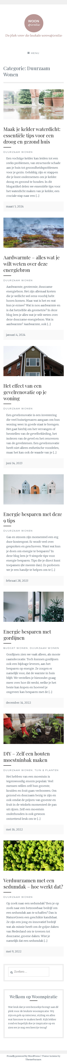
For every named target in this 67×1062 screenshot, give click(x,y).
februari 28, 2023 (17, 580)
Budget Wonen (15, 648)
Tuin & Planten (47, 770)
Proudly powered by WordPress (23, 1056)
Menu (35, 53)
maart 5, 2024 (15, 206)
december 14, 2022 (18, 702)
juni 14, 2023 (14, 463)
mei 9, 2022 (13, 951)
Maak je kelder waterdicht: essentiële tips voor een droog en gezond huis (31, 135)
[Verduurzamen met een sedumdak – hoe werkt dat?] (33, 869)
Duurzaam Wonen (18, 152)
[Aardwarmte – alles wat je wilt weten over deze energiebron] (33, 246)
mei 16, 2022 (14, 829)
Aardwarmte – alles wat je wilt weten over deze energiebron (31, 263)
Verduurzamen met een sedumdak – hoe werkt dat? (33, 883)
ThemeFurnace (33, 1059)
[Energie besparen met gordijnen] (33, 620)
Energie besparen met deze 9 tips (32, 517)
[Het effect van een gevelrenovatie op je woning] (33, 375)
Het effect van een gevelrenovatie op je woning (25, 391)
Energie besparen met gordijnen (27, 634)
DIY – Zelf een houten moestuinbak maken (26, 756)
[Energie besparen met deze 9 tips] (33, 503)
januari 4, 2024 (15, 334)
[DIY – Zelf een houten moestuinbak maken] (33, 743)
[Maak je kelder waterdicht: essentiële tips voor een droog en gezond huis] (33, 118)
